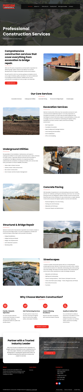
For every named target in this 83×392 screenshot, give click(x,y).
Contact (71, 6)
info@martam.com (61, 375)
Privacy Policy (59, 389)
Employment (53, 6)
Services (30, 6)
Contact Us (49, 353)
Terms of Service (68, 389)
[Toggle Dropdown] (40, 6)
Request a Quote (41, 326)
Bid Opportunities (62, 6)
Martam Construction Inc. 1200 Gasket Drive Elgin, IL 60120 (63, 371)
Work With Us (11, 83)
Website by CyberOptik (31, 389)
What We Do (45, 6)
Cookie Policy (77, 389)
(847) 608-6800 (61, 377)
